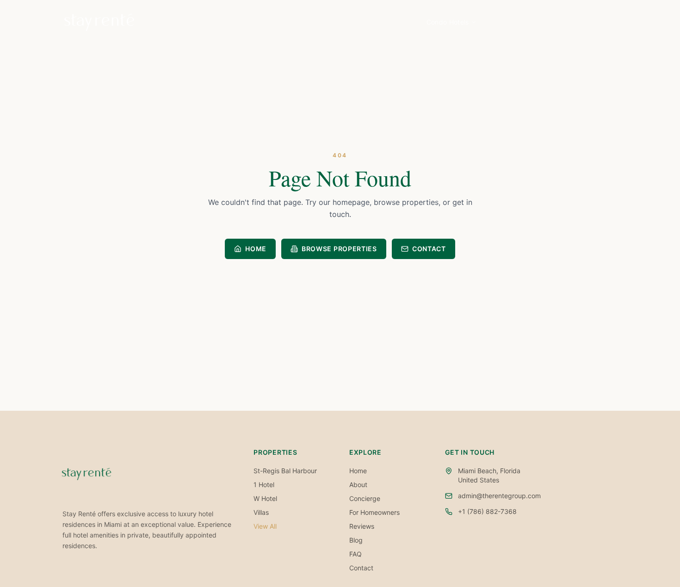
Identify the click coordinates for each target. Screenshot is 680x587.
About (511, 22)
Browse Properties (339, 249)
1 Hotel (263, 484)
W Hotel (265, 498)
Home (392, 22)
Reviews (361, 526)
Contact (561, 22)
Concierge (364, 498)
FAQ (355, 554)
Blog (608, 22)
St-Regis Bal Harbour (285, 471)
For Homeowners (374, 512)
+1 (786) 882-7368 (487, 511)
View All (265, 526)
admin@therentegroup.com (499, 496)
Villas (261, 512)
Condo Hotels (448, 22)
